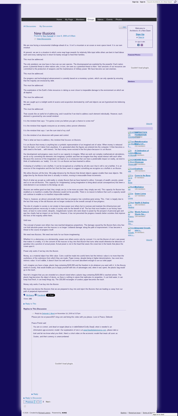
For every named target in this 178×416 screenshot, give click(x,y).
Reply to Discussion (33, 398)
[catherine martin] (139, 102)
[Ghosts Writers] (139, 110)
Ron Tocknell (48, 36)
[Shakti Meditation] (147, 95)
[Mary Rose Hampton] (131, 110)
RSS (25, 406)
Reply (35, 394)
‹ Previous (29, 402)
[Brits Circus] (147, 102)
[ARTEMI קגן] (131, 87)
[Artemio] (139, 117)
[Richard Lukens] (139, 87)
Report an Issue (135, 413)
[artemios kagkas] (139, 95)
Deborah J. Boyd (48, 313)
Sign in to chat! (158, 414)
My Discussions (45, 26)
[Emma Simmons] (131, 117)
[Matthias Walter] (147, 87)
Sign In (142, 2)
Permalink (33, 313)
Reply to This (30, 304)
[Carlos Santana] (147, 110)
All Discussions (30, 26)
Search (175, 2)
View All (149, 124)
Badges (124, 413)
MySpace (30, 295)
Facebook (41, 295)
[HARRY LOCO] (131, 95)
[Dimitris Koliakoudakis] (147, 117)
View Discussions (44, 39)
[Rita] (131, 102)
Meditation (139, 187)
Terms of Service (149, 413)
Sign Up (135, 2)
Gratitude (139, 169)
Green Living (140, 194)
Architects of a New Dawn (90, 11)
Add (124, 27)
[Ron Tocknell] (28, 39)
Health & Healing (142, 203)
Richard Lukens (44, 413)
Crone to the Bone (142, 175)
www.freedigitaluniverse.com (94, 330)
